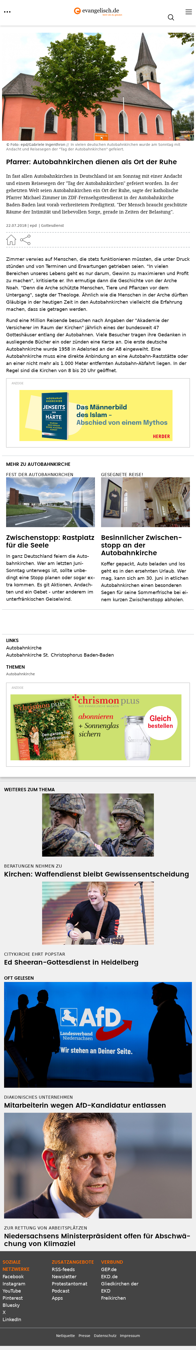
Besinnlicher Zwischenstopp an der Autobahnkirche (141, 545)
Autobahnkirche (24, 647)
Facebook (13, 1276)
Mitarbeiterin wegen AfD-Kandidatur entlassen (85, 1105)
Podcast (60, 1291)
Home (11, 240)
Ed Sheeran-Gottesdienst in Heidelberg (71, 962)
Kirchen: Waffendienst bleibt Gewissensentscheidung (96, 874)
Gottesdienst (52, 225)
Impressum (130, 1336)
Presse (84, 1336)
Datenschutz (105, 1336)
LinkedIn (12, 1319)
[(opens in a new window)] (96, 415)
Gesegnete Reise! (122, 474)
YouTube (12, 1291)
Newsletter (64, 1276)
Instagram (14, 1283)
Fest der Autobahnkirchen (40, 474)
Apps (57, 1298)
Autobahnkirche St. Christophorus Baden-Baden (60, 655)
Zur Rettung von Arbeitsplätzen (45, 1228)
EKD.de (109, 1276)
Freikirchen (113, 1298)
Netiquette (65, 1336)
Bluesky (11, 1305)
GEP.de (109, 1269)
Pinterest (13, 1298)
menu (7, 12)
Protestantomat (69, 1283)
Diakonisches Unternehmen (38, 1097)
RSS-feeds (63, 1269)
